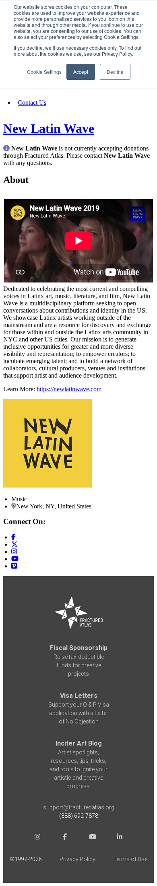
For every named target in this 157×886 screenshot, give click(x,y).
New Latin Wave (48, 128)
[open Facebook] (65, 837)
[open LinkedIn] (119, 837)
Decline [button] (115, 71)
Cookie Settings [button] (44, 71)
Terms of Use (130, 859)
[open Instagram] (37, 837)
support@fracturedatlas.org (78, 807)
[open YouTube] (92, 837)
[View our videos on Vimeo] (14, 566)
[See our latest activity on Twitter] (14, 544)
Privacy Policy (77, 859)
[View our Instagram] (14, 551)
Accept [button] (80, 71)
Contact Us (32, 102)
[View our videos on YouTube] (15, 558)
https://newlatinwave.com (69, 389)
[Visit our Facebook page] (13, 537)
